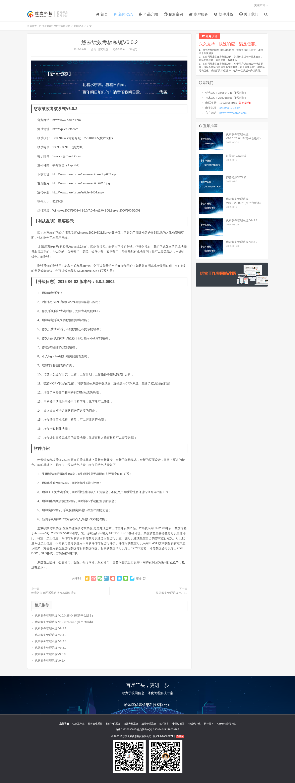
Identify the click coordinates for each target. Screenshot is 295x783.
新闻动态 (78, 26)
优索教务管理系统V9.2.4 (50, 660)
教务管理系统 (95, 723)
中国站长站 (178, 723)
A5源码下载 (194, 723)
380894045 (159, 729)
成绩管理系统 (148, 723)
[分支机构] (244, 102)
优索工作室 (78, 723)
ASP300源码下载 (226, 723)
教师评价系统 (113, 723)
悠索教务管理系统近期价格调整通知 (53, 592)
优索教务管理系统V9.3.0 (50, 654)
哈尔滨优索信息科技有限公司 (39, 14)
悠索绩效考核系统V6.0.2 (109, 42)
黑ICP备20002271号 (164, 736)
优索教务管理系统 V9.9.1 (50, 628)
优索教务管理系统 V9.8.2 (50, 634)
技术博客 (164, 723)
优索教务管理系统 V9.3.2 (50, 647)
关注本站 (260, 5)
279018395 (172, 729)
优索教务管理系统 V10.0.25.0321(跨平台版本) (64, 622)
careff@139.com (229, 107)
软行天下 (209, 723)
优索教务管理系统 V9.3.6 (50, 641)
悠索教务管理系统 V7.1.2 (171, 592)
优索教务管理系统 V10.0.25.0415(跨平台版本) (64, 615)
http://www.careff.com (233, 112)
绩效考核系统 (131, 723)
